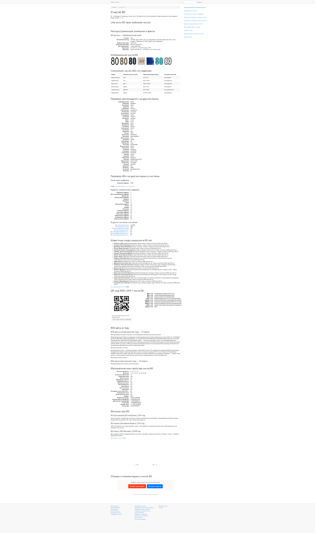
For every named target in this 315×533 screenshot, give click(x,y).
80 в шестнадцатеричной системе (120, 235)
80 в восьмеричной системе (120, 228)
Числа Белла (114, 509)
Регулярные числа (116, 512)
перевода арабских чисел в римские (125, 186)
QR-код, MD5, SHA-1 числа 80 (192, 27)
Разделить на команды (141, 514)
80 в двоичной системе (122, 225)
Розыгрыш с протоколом (141, 516)
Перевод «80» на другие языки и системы (195, 20)
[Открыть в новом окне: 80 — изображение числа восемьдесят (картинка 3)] (132, 61)
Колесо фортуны (139, 512)
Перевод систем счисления (142, 509)
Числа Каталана (115, 511)
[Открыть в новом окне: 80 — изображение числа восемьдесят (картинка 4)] (141, 61)
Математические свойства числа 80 (193, 33)
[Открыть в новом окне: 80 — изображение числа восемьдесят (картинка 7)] (168, 61)
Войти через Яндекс (137, 486)
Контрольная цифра (140, 519)
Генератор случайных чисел (142, 511)
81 (122, 18)
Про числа (115, 2)
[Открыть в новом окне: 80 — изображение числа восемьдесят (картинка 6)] (159, 61)
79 (120, 18)
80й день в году (188, 30)
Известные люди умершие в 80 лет (193, 24)
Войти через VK (155, 486)
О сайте (161, 507)
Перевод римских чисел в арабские (144, 507)
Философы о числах (140, 506)
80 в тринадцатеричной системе (120, 233)
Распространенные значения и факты (195, 7)
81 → (155, 464)
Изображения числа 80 (190, 10)
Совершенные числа (116, 514)
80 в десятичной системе (121, 230)
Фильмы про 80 (188, 37)
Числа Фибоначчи (115, 507)
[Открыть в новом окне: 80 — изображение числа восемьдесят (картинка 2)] (124, 61)
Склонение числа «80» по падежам (193, 14)
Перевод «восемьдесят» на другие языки (195, 17)
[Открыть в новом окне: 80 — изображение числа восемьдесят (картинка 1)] (115, 61)
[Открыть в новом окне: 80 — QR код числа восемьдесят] (121, 303)
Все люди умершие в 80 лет (118, 287)
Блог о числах (138, 517)
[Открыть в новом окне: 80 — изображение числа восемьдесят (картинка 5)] (150, 61)
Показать (199, 2)
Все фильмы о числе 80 (117, 438)
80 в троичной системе (122, 226)
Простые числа (115, 506)
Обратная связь (163, 506)
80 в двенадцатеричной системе (120, 231)
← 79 (136, 464)
